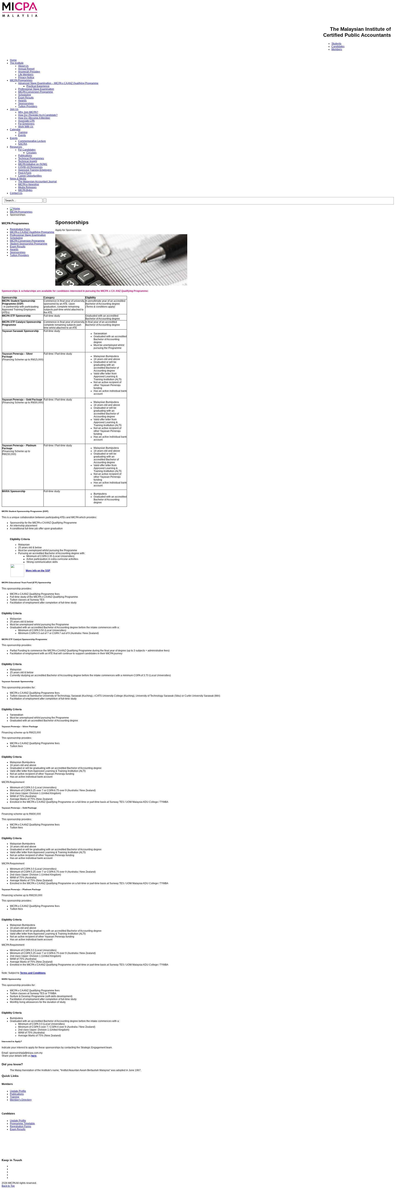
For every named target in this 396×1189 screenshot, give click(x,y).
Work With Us (25, 126)
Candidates (337, 46)
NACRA (22, 144)
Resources (16, 146)
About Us (23, 65)
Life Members (25, 74)
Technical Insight (27, 161)
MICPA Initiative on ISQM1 (32, 164)
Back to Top (8, 1185)
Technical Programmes (31, 158)
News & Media (18, 178)
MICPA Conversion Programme (35, 91)
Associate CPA (26, 120)
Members (336, 49)
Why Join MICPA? (28, 112)
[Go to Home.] (15, 208)
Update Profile (18, 1091)
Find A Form (24, 172)
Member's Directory (21, 1099)
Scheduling (24, 94)
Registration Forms (20, 1126)
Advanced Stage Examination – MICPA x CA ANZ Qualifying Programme (58, 83)
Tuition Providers (27, 106)
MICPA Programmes (21, 80)
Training (22, 132)
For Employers (26, 123)
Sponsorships (26, 103)
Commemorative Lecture (32, 141)
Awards (22, 100)
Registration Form (20, 229)
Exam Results (26, 97)
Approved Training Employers (35, 170)
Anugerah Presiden (29, 71)
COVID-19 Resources (30, 167)
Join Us (14, 109)
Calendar (15, 129)
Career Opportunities (30, 175)
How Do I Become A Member (34, 117)
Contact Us (16, 193)
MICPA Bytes (25, 190)
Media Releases (27, 187)
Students (336, 43)
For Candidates (26, 149)
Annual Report (26, 68)
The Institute (17, 63)
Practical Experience (38, 86)
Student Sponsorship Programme (28, 243)
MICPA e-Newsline (28, 184)
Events (22, 135)
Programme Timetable (22, 1123)
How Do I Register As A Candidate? (38, 115)
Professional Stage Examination (36, 89)
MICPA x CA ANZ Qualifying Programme (32, 232)
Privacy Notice (26, 77)
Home (13, 60)
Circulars (31, 152)
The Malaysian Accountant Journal (37, 181)
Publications (25, 155)
